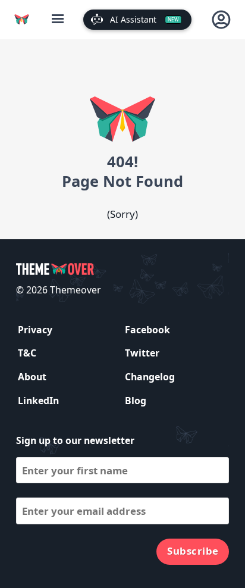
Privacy (35, 329)
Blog (135, 400)
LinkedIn (38, 400)
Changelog (150, 376)
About (32, 376)
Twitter (142, 352)
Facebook (147, 329)
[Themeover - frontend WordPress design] (21, 19)
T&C (27, 352)
